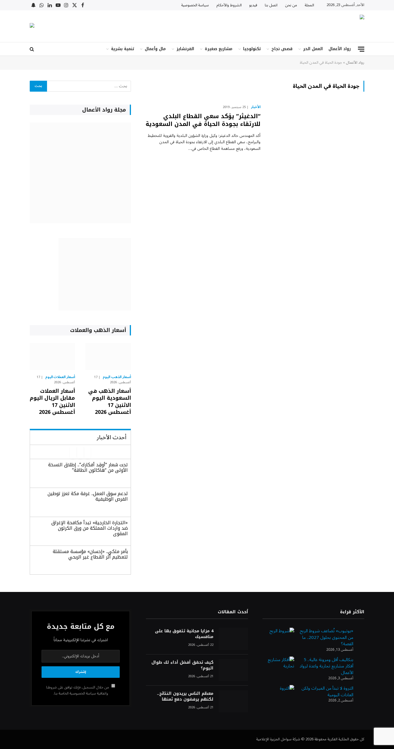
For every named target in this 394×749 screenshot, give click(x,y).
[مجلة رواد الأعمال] (313, 26)
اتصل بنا (271, 5)
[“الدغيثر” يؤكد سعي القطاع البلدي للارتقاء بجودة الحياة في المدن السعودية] (316, 134)
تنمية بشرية (122, 49)
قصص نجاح (281, 49)
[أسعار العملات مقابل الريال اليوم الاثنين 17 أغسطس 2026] (52, 356)
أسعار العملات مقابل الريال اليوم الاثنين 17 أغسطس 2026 (52, 402)
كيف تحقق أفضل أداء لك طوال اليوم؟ (182, 665)
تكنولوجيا (252, 49)
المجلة (309, 5)
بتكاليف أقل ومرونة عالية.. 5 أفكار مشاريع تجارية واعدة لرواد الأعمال (326, 666)
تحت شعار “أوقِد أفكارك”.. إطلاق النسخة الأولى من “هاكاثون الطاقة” (88, 467)
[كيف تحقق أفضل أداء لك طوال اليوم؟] (233, 670)
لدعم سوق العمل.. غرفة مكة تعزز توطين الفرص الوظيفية (88, 496)
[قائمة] (361, 49)
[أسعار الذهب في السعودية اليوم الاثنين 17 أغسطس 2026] (108, 356)
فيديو (253, 5)
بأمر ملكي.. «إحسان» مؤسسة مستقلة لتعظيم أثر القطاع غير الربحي (90, 554)
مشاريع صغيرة (218, 49)
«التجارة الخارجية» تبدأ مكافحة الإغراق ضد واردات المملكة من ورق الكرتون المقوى (89, 528)
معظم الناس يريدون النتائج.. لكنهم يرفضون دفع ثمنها (185, 696)
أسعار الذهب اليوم (117, 377)
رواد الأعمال (340, 49)
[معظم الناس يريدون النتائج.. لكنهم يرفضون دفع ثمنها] (233, 701)
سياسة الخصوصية (195, 5)
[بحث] (32, 49)
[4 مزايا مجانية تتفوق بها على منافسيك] (233, 639)
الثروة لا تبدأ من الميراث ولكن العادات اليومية (327, 691)
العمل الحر (313, 49)
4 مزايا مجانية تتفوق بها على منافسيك (184, 634)
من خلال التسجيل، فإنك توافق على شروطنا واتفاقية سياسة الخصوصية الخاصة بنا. (78, 690)
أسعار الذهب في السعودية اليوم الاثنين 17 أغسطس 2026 (109, 402)
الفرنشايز (185, 49)
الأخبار (255, 107)
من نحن (291, 5)
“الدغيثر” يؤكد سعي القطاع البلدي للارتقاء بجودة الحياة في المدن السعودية (203, 120)
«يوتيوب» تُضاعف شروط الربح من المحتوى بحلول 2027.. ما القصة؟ (326, 637)
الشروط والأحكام (229, 5)
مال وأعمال (155, 49)
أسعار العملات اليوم (60, 377)
